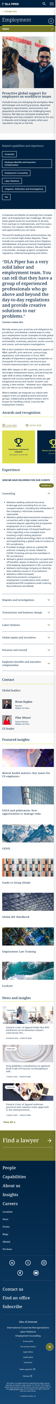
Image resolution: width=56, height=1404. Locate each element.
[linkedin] (12, 1262)
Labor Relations (12, 181)
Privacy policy (28, 1341)
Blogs (5, 1234)
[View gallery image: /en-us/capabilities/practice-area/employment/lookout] (28, 971)
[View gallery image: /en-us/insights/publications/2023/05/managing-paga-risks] (28, 795)
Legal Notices (14, 1389)
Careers (10, 1203)
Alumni (6, 1241)
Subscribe (12, 1306)
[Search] (44, 4)
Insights (10, 1194)
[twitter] (28, 1262)
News (5, 1219)
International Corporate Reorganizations (28, 1327)
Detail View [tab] (35, 425)
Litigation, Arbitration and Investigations (24, 189)
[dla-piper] (10, 4)
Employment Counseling (16, 173)
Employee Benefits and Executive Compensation (20, 163)
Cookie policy (28, 1357)
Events (6, 1226)
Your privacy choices (28, 1346)
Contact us (13, 1289)
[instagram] (44, 1262)
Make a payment (26, 1369)
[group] (18, 446)
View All (8, 1122)
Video (5, 29)
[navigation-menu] (52, 4)
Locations (8, 1211)
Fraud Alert (28, 1362)
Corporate (9, 154)
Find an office (16, 1298)
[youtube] (36, 1273)
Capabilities (10, 11)
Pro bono (7, 1249)
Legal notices (28, 1352)
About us (11, 1185)
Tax (6, 197)
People (9, 1167)
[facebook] (20, 1273)
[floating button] (50, 1347)
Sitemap (26, 1376)
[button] (49, 20)
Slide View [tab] (11, 425)
